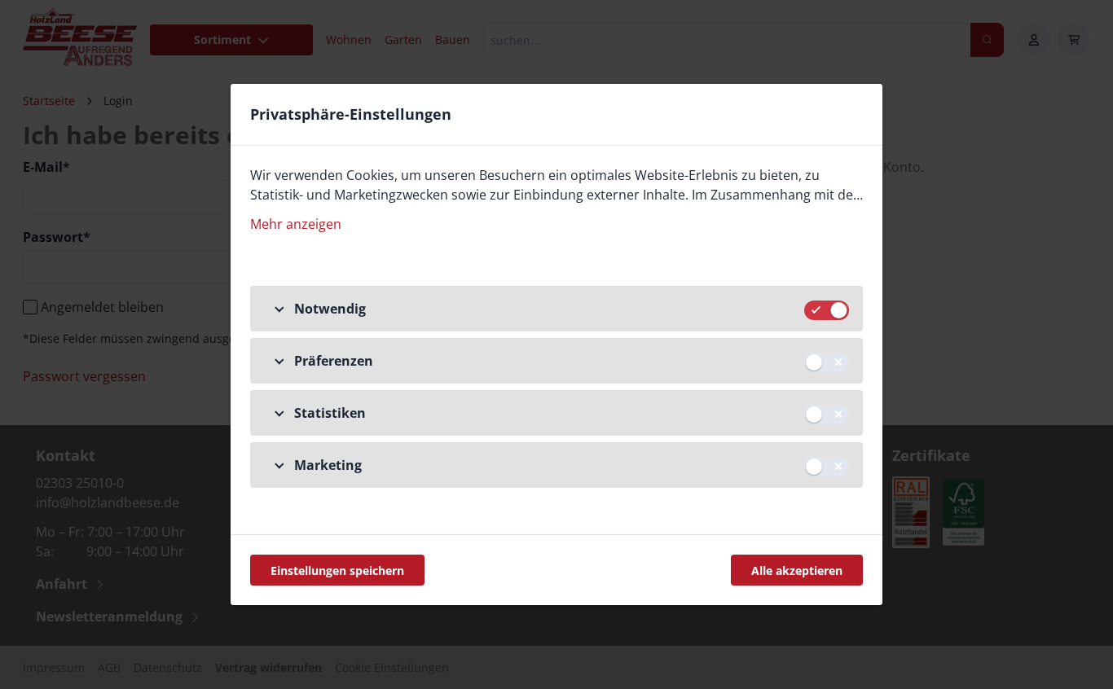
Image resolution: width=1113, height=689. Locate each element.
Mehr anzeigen (295, 224)
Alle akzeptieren (796, 570)
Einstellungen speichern (337, 570)
